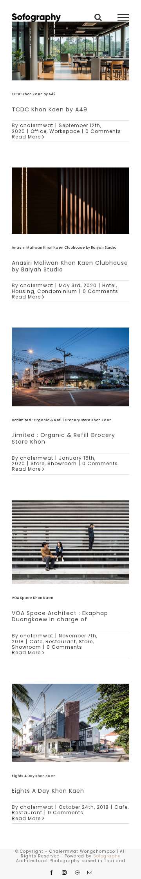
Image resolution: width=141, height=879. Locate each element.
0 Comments (103, 131)
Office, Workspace (55, 131)
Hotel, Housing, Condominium (64, 288)
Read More (26, 136)
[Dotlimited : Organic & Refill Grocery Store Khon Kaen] (70, 367)
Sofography (107, 856)
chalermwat (36, 125)
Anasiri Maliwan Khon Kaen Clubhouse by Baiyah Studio (64, 247)
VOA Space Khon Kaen (32, 597)
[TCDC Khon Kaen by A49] (70, 51)
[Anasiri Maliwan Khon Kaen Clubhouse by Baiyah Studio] (70, 200)
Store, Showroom (54, 463)
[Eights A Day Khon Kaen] (70, 723)
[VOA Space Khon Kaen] (70, 542)
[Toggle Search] (98, 17)
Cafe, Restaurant (52, 641)
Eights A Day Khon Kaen (34, 775)
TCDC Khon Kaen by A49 (33, 94)
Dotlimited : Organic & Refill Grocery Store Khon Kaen (62, 420)
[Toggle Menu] (123, 17)
